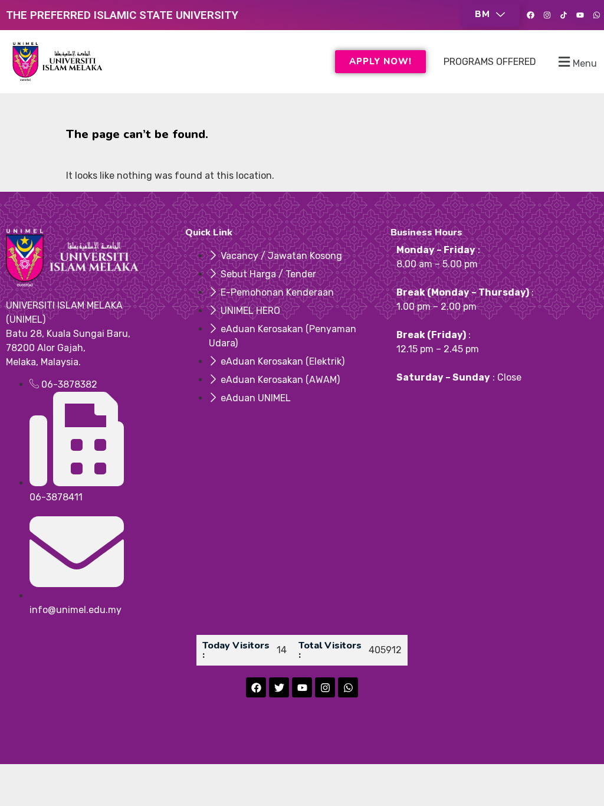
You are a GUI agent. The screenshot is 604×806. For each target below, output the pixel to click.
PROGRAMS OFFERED (490, 61)
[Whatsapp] (596, 15)
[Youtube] (579, 15)
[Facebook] (530, 15)
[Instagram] (546, 15)
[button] (490, 15)
